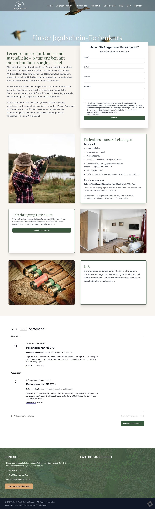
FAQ (121, 6)
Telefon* (87, 77)
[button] (150, 504)
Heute (23, 329)
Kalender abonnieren (131, 423)
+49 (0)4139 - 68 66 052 (17, 475)
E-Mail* (86, 67)
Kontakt (138, 6)
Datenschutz (19, 505)
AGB (27, 505)
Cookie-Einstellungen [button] (38, 505)
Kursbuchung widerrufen (19, 486)
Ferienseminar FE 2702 (41, 384)
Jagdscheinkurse (64, 6)
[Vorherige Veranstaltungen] (12, 328)
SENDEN (114, 118)
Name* (86, 57)
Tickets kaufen (31, 366)
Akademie (95, 6)
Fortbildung (81, 6)
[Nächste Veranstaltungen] (16, 328)
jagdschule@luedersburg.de (18, 479)
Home (50, 6)
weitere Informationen (42, 230)
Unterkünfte (110, 6)
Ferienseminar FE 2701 (41, 348)
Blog (129, 6)
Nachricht (87, 86)
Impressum (9, 505)
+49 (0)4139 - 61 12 (14, 470)
